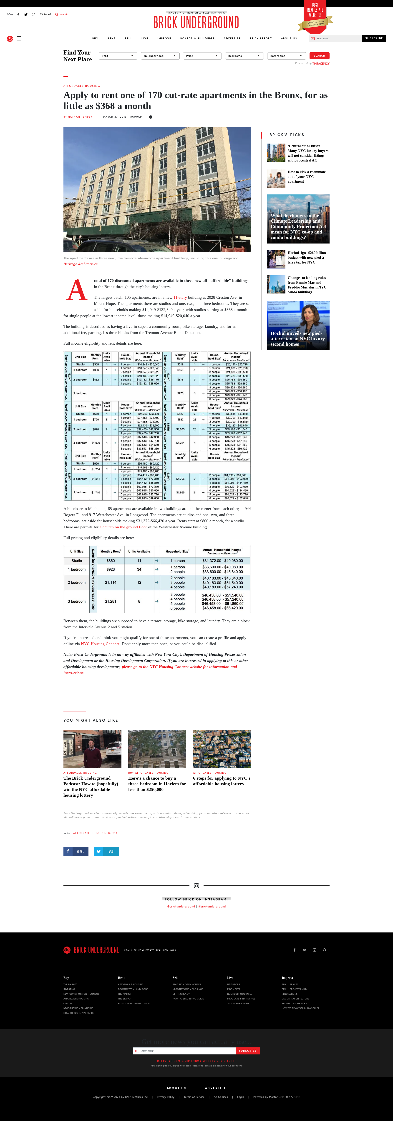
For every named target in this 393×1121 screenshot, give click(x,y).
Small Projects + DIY (294, 989)
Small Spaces (290, 984)
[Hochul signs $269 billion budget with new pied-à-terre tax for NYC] (276, 259)
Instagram (33, 14)
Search (319, 55)
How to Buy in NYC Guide (78, 1013)
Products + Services (294, 1003)
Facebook (18, 14)
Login (240, 1097)
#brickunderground (212, 906)
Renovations (290, 993)
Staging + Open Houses (187, 984)
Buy (95, 38)
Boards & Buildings (197, 38)
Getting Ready (181, 993)
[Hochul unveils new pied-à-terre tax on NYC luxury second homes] (298, 325)
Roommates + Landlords (133, 989)
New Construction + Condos (81, 993)
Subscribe (248, 1051)
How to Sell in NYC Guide (188, 998)
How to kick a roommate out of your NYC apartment (307, 176)
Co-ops (67, 1003)
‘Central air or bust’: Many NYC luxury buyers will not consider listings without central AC (308, 153)
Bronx (113, 833)
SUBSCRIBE (374, 38)
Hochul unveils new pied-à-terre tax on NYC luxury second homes (298, 339)
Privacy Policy (165, 1097)
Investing (69, 989)
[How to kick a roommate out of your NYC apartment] (276, 178)
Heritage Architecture (80, 264)
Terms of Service (194, 1097)
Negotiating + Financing (78, 1008)
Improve (164, 38)
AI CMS (295, 1097)
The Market (70, 984)
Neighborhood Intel (239, 993)
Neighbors (233, 984)
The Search (124, 998)
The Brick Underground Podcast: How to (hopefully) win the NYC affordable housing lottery (90, 787)
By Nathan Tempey (77, 116)
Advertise (232, 38)
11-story (180, 297)
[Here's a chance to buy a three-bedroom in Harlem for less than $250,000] (157, 749)
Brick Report (261, 38)
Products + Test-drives (241, 998)
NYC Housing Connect (100, 643)
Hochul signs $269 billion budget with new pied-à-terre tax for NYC (307, 257)
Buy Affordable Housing (148, 773)
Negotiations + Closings (188, 989)
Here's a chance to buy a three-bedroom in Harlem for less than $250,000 (157, 784)
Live (145, 38)
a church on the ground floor (123, 527)
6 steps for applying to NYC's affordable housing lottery (221, 781)
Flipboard (45, 14)
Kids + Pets (233, 989)
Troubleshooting (238, 1003)
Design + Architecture (295, 998)
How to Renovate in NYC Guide (300, 1008)
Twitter (26, 14)
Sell (128, 38)
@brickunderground (181, 906)
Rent (112, 38)
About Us (289, 38)
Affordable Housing (81, 86)
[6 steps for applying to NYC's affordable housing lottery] (222, 749)
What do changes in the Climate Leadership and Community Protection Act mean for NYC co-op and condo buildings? (298, 226)
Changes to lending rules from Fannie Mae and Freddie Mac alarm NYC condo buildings (307, 285)
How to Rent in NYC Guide (133, 1003)
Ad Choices (221, 1097)
